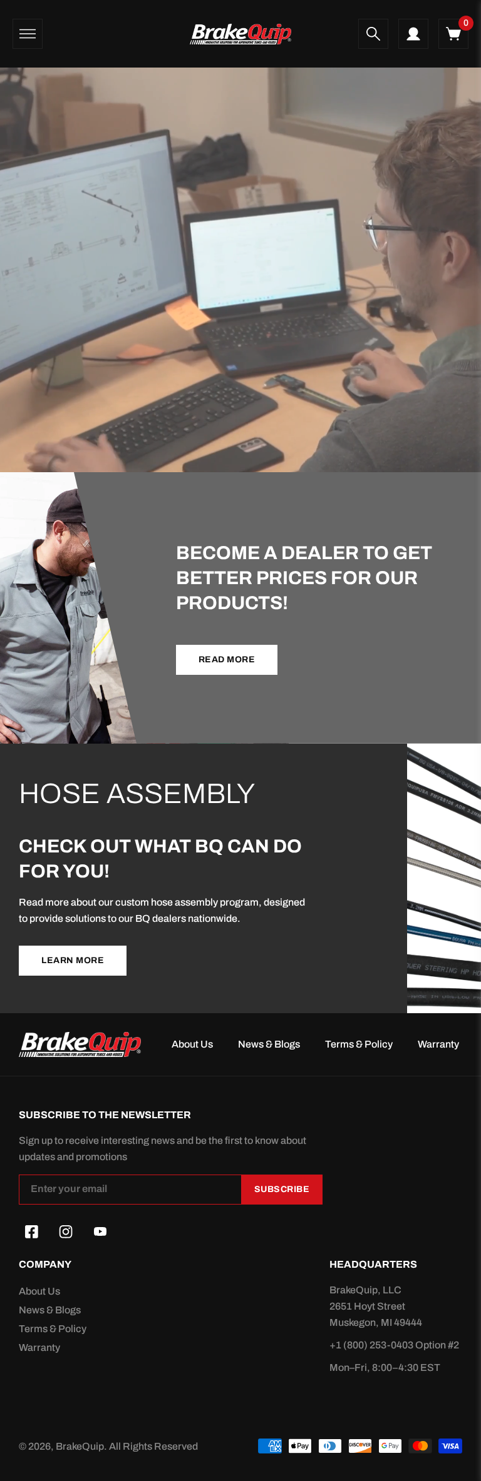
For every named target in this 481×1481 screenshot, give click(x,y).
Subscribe (282, 1189)
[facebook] (31, 1232)
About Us (192, 1044)
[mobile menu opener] (28, 34)
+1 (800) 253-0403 (372, 1345)
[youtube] (100, 1232)
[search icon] (373, 34)
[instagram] (65, 1232)
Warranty (438, 1044)
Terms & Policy (359, 1044)
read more (227, 659)
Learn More (72, 960)
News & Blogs (269, 1044)
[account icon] (413, 34)
